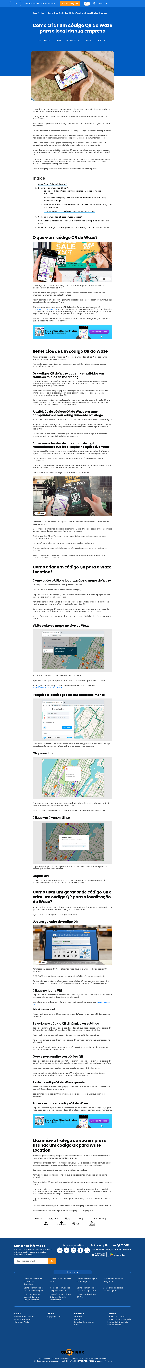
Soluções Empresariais (84, 1322)
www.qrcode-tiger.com (47, 309)
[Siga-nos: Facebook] (80, 1250)
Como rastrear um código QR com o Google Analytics (32, 1297)
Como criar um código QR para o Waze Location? (60, 217)
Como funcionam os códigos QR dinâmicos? (33, 1281)
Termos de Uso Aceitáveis (119, 1319)
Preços (77, 1324)
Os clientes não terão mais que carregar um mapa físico (69, 211)
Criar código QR (71, 3)
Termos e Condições (116, 1316)
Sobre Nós (78, 1316)
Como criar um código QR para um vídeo (60, 1289)
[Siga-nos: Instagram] (73, 1250)
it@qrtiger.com (54, 1316)
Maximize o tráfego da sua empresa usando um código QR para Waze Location (73, 227)
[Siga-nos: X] (87, 1250)
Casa (35, 13)
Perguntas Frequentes (24, 1316)
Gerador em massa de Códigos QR (113, 1280)
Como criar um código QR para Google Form (87, 1289)
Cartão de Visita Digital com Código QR (87, 1280)
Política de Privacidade (117, 1322)
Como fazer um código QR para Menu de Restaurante (60, 1297)
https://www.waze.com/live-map (48, 687)
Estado (77, 1319)
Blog (42, 13)
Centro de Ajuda (21, 1322)
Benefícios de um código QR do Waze (55, 188)
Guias (17, 1313)
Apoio (50, 1313)
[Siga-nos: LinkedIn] (60, 1250)
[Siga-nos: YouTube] (66, 1250)
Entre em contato (22, 1319)
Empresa (79, 1313)
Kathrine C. (47, 40)
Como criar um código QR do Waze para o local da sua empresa (77, 13)
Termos (111, 1313)
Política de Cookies (115, 1324)
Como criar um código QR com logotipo (113, 1289)
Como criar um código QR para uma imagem (34, 1289)
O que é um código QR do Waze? (52, 184)
